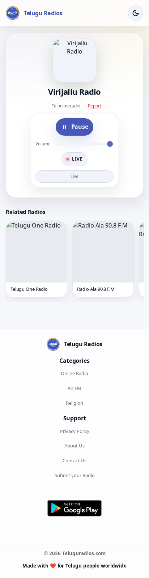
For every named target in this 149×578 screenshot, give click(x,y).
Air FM (74, 388)
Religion (74, 403)
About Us (74, 445)
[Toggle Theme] (135, 13)
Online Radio (74, 373)
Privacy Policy (74, 431)
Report (94, 106)
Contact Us (74, 460)
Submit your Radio (75, 475)
